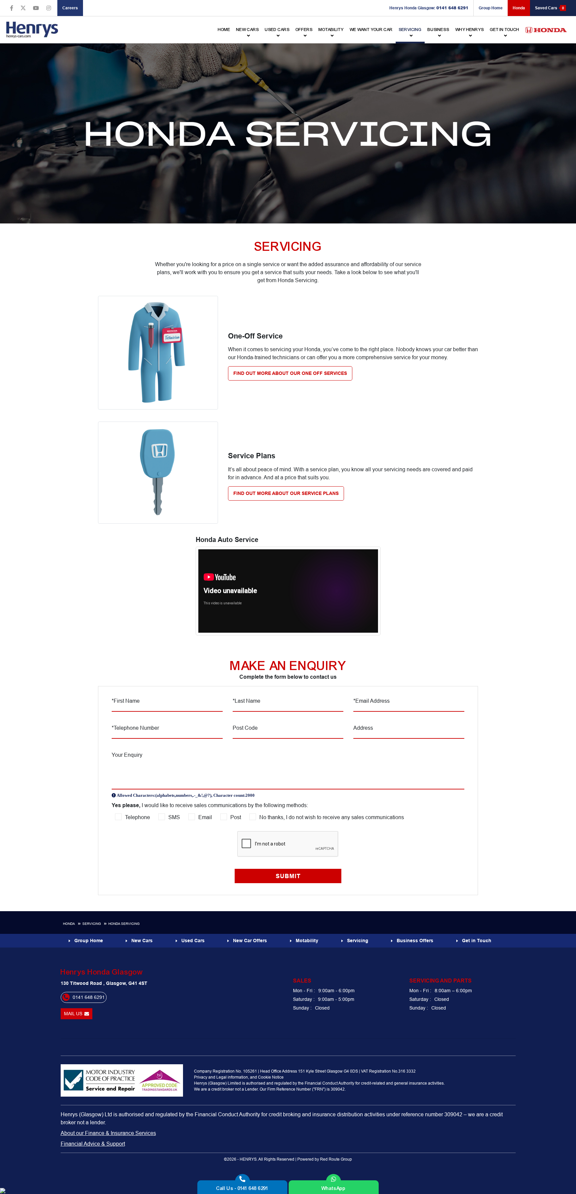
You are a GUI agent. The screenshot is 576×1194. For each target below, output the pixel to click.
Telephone (137, 817)
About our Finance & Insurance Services (108, 1133)
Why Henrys (469, 29)
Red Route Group (336, 1159)
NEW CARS (247, 29)
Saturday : (304, 999)
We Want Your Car (371, 29)
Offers (304, 29)
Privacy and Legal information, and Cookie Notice (239, 1077)
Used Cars (277, 29)
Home (224, 29)
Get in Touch (476, 940)
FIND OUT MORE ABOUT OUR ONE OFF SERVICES (290, 373)
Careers (70, 7)
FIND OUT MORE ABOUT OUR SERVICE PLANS (286, 493)
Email (205, 817)
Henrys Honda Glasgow (102, 972)
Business (438, 29)
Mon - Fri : (304, 990)
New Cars (142, 940)
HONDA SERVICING (124, 924)
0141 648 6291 (89, 997)
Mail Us (73, 1013)
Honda (519, 7)
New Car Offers (250, 940)
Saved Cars (549, 7)
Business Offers (415, 940)
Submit (288, 875)
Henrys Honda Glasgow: (428, 8)
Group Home (491, 7)
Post (235, 817)
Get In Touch (504, 29)
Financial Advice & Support (93, 1144)
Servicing (410, 29)
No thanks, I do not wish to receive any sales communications (331, 817)
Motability (331, 29)
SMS (174, 817)
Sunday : (302, 1008)
